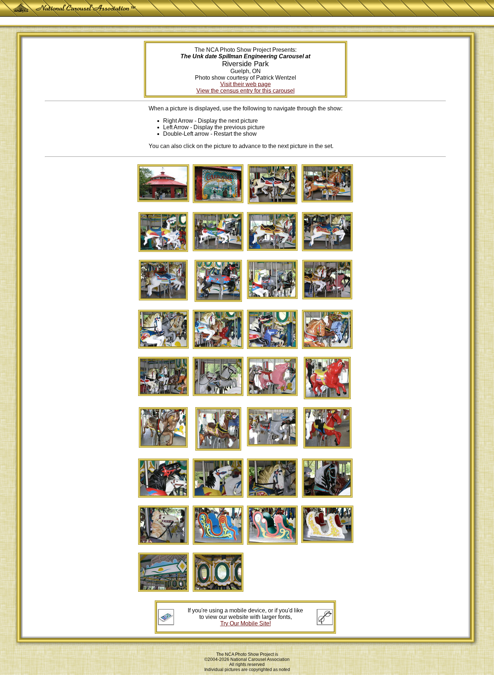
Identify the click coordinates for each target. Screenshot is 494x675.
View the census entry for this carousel (245, 91)
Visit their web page (245, 84)
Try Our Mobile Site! (245, 623)
